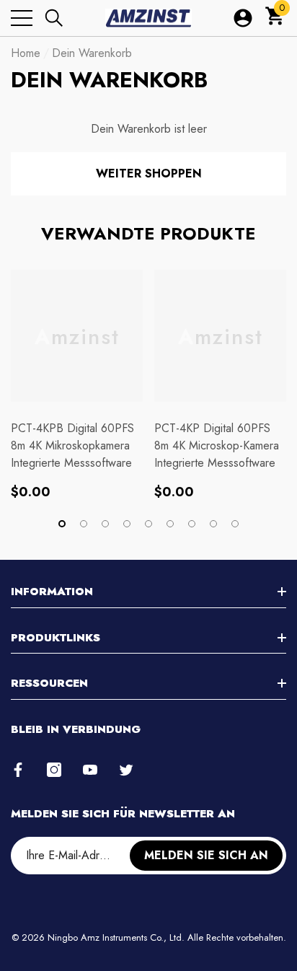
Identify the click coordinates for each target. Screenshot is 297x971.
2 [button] (83, 523)
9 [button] (235, 523)
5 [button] (148, 523)
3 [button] (105, 523)
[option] (76, 384)
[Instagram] (54, 770)
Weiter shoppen (149, 173)
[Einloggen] (243, 18)
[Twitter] (126, 770)
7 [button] (191, 523)
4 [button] (126, 523)
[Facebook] (18, 770)
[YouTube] (90, 770)
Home (25, 53)
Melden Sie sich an (206, 855)
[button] (54, 18)
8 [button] (213, 523)
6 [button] (170, 523)
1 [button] (62, 523)
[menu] (21, 18)
